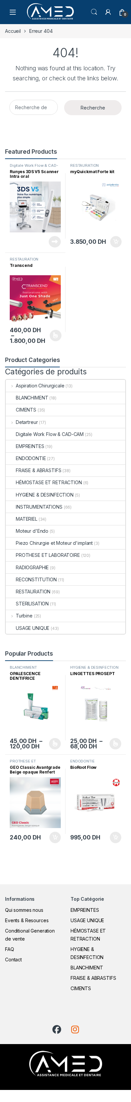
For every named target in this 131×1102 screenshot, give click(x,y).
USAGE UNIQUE (32, 628)
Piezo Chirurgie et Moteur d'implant (54, 543)
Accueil (13, 31)
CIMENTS (26, 410)
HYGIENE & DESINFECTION (45, 495)
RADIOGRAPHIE (32, 567)
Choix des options (53, 335)
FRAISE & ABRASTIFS (38, 470)
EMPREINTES (30, 446)
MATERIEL (26, 519)
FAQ (9, 949)
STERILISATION (32, 603)
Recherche (93, 108)
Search (94, 12)
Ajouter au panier (113, 241)
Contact (13, 959)
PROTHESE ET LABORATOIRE (48, 555)
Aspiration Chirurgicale (40, 385)
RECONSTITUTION (36, 579)
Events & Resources (26, 920)
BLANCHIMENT (32, 397)
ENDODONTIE (31, 458)
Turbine (24, 615)
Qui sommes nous (24, 910)
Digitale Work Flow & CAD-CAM (34, 167)
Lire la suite (55, 241)
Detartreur (27, 422)
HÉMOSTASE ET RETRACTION (49, 482)
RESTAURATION (84, 165)
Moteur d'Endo (32, 531)
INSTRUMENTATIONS (39, 507)
